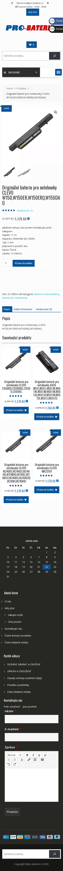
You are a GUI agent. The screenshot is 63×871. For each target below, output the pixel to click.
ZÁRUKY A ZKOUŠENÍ (19, 671)
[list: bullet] (14, 759)
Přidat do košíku (23, 263)
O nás (8, 601)
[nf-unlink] (35, 759)
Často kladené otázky (16, 642)
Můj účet (32, 12)
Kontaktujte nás (13, 628)
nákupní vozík (15, 615)
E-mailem (13, 729)
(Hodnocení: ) (25, 210)
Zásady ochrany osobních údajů (24, 678)
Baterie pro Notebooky (14, 297)
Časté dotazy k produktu (18, 635)
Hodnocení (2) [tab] (44, 309)
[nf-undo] (8, 764)
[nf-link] (29, 759)
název (10, 711)
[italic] (33, 755)
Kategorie (14, 72)
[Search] (54, 56)
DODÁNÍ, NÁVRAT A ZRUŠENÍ (23, 664)
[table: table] (42, 759)
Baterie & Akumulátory (46, 294)
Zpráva (11, 747)
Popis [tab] (7, 309)
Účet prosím (14, 621)
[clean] (45, 755)
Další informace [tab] (23, 309)
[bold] (27, 755)
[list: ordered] (8, 759)
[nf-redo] (14, 764)
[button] (58, 72)
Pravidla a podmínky (18, 685)
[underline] (39, 755)
